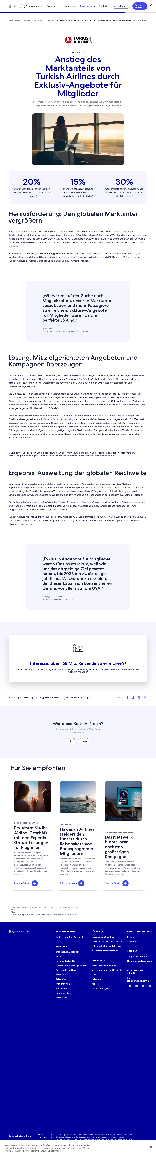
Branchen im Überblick (67, 951)
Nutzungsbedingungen (139, 961)
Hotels (59, 956)
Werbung (27, 697)
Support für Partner (137, 956)
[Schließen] (151, 1146)
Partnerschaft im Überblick (69, 936)
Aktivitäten (61, 997)
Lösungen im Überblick (103, 936)
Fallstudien (97, 979)
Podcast (95, 983)
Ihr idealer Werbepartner (104, 950)
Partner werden (138, 6)
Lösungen (68, 6)
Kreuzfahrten (63, 983)
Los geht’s (132, 936)
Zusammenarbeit (34, 6)
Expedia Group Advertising (58, 419)
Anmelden (119, 6)
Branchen (52, 6)
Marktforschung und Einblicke (106, 970)
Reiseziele (61, 974)
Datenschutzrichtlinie (20, 1136)
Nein (84, 741)
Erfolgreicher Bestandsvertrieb (107, 941)
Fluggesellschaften (49, 697)
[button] (35, 883)
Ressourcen (86, 6)
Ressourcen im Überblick (104, 965)
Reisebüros (61, 979)
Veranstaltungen (100, 988)
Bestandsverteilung (77, 697)
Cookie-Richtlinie (41, 1136)
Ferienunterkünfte (65, 961)
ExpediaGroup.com (137, 980)
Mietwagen (61, 988)
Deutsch (103, 6)
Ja (71, 741)
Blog (93, 974)
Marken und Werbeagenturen (71, 965)
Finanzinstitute (64, 993)
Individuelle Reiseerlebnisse (106, 946)
